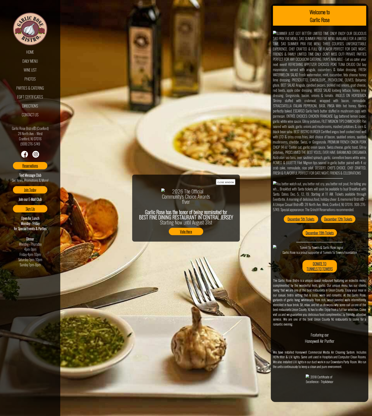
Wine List (30, 70)
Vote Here (186, 231)
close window (225, 182)
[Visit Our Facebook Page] (24, 156)
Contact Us (30, 114)
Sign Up (30, 208)
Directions (30, 106)
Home (30, 52)
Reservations (30, 165)
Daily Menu (30, 61)
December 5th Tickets (301, 219)
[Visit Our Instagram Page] (35, 156)
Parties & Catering (30, 88)
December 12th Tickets (338, 219)
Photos (30, 79)
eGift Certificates (30, 97)
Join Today (30, 189)
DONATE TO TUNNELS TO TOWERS (320, 266)
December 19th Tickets (320, 232)
